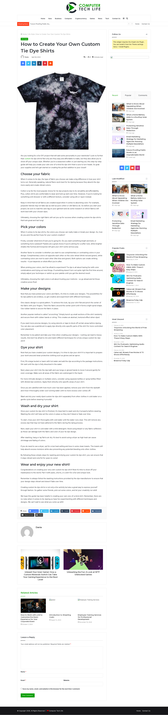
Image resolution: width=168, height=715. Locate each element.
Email (23, 680)
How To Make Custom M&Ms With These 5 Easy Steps (135, 267)
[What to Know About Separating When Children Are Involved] (118, 107)
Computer (68, 18)
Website (66, 680)
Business (58, 18)
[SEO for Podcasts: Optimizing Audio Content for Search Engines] (118, 279)
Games (92, 18)
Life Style (31, 34)
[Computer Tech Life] (84, 7)
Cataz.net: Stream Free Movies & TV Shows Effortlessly (135, 291)
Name (23, 672)
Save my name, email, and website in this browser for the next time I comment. (51, 689)
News (100, 18)
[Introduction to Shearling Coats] (61, 606)
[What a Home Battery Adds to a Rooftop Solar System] (118, 118)
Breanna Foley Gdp (134, 300)
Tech (107, 18)
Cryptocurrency (81, 18)
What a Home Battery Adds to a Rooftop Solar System (136, 117)
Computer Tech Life (56, 711)
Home (43, 18)
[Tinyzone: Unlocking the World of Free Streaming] (118, 258)
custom (28, 158)
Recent (115, 95)
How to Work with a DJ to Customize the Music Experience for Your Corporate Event (31, 618)
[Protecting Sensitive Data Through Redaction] (118, 129)
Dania (27, 57)
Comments (142, 95)
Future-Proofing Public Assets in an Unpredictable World (50, 24)
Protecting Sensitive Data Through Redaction (135, 128)
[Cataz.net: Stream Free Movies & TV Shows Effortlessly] (118, 292)
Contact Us (116, 18)
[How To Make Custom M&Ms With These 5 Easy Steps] (118, 268)
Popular (128, 95)
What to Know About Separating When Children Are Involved (135, 106)
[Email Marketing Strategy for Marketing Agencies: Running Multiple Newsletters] (118, 140)
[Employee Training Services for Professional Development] (90, 606)
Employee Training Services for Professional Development (89, 617)
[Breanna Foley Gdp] (118, 303)
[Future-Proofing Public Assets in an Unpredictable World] (118, 153)
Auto (50, 18)
